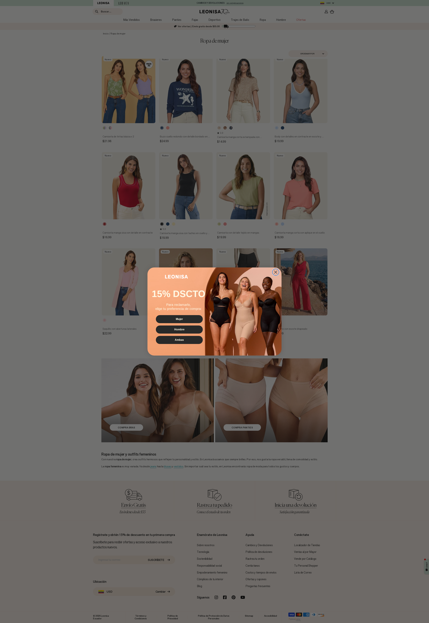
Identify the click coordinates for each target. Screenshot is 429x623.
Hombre (179, 329)
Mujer (179, 318)
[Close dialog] (275, 272)
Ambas (179, 339)
